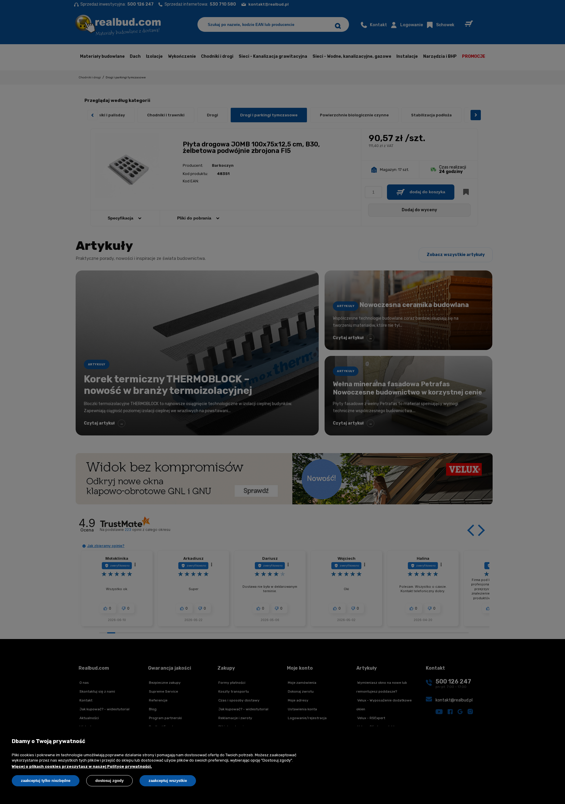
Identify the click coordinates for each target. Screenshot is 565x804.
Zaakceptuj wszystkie (168, 780)
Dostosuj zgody (109, 780)
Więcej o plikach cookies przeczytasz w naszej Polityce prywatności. (82, 766)
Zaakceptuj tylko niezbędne (45, 780)
